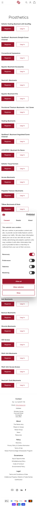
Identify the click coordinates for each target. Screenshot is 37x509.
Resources (18, 435)
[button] (26, 2)
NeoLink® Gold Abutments (11, 380)
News (18, 432)
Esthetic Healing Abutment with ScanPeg (16, 24)
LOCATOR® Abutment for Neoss (13, 150)
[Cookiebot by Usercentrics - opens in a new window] (26, 215)
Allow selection (18, 287)
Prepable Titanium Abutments (12, 191)
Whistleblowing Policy (18, 461)
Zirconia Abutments (8, 326)
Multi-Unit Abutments (9, 353)
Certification (18, 479)
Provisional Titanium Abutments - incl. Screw (17, 107)
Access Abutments (8, 177)
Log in (22, 29)
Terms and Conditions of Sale (18, 474)
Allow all (19, 281)
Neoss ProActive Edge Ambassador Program (18, 451)
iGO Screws (5, 340)
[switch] (32, 260)
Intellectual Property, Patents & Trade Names (18, 477)
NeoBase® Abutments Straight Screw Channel (15, 38)
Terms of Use (18, 448)
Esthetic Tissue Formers (9, 164)
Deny (18, 293)
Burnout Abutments (8, 313)
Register (8, 29)
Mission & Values (18, 427)
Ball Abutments (7, 299)
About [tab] (30, 220)
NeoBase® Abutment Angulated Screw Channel (15, 136)
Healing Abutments (8, 121)
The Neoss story (18, 424)
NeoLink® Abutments (9, 80)
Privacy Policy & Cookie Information (18, 445)
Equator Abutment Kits (9, 94)
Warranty (18, 443)
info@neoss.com (20, 405)
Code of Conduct (18, 464)
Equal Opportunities (18, 458)
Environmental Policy (18, 466)
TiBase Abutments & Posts (10, 204)
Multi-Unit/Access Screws (10, 367)
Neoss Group (19, 429)
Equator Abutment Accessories (12, 67)
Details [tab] (18, 220)
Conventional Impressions (10, 53)
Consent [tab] (7, 220)
